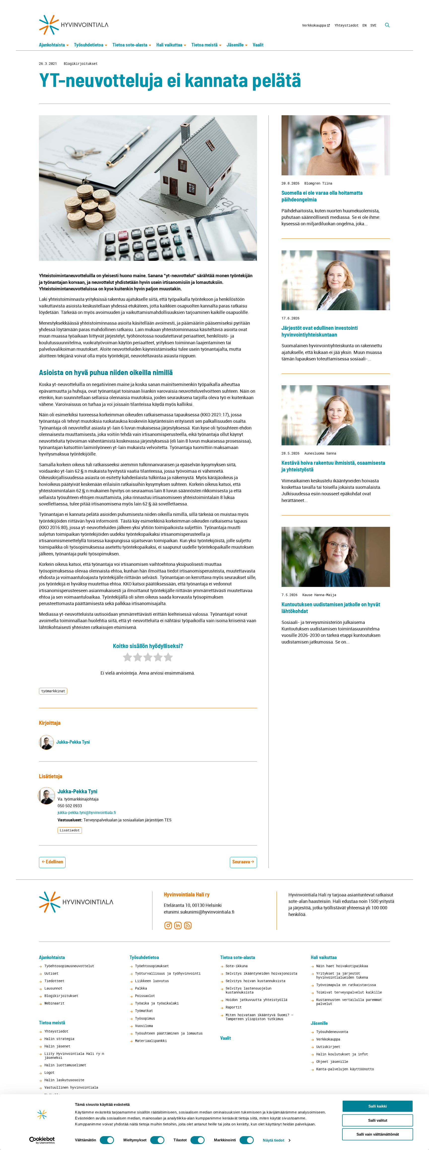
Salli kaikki (377, 1106)
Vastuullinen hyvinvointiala (71, 1087)
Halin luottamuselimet (65, 1065)
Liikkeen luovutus (152, 980)
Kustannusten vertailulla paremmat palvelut (349, 1001)
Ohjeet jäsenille (332, 1061)
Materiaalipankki (151, 1040)
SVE (373, 25)
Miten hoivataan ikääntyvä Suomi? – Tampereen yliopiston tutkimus (259, 1016)
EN (364, 25)
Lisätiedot (70, 830)
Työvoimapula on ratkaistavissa (346, 984)
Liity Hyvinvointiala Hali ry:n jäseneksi (74, 1055)
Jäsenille (235, 45)
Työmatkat (144, 1010)
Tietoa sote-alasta (129, 45)
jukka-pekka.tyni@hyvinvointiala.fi (87, 812)
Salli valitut (377, 1120)
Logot (49, 1072)
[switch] (157, 1140)
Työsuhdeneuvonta (332, 1031)
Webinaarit (54, 1003)
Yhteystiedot (346, 25)
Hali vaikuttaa (169, 45)
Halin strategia (59, 1038)
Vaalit (258, 45)
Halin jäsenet (57, 1046)
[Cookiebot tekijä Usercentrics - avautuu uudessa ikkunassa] (42, 1140)
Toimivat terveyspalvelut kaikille (349, 992)
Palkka (141, 988)
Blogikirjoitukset (81, 63)
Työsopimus (145, 1018)
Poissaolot (145, 995)
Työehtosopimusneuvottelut (69, 965)
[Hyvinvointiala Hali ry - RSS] (187, 925)
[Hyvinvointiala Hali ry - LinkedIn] (178, 925)
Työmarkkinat (53, 691)
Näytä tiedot (273, 1140)
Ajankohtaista (52, 45)
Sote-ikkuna (237, 965)
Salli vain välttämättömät (378, 1134)
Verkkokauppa (314, 25)
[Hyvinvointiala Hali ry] (73, 25)
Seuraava (241, 862)
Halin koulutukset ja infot (342, 1054)
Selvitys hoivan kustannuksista (255, 980)
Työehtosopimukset (152, 965)
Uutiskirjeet (328, 1046)
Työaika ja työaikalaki (157, 1003)
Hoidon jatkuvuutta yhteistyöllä (256, 999)
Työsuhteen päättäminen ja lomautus (169, 1033)
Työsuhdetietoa (88, 45)
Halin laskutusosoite (64, 1079)
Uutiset (51, 973)
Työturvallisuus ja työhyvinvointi (168, 973)
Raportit (234, 1007)
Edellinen (54, 862)
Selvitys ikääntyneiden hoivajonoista (261, 973)
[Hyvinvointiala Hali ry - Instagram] (168, 925)
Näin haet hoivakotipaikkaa (342, 965)
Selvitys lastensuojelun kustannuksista (248, 990)
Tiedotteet (54, 980)
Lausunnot (53, 988)
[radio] (127, 657)
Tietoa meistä (204, 45)
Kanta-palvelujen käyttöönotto (345, 1069)
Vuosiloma (144, 1025)
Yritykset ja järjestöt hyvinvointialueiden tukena (342, 975)
